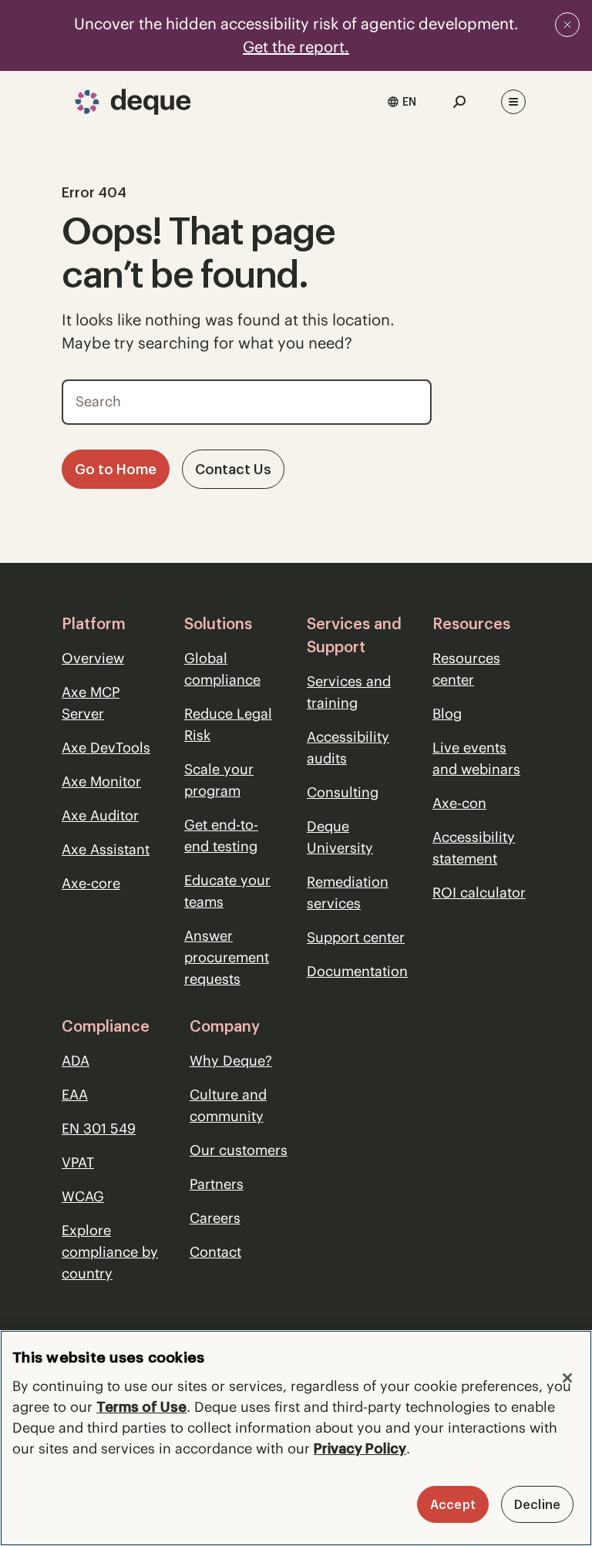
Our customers (239, 1150)
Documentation (357, 971)
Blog (447, 713)
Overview (93, 658)
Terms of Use (141, 1407)
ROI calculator (479, 892)
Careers (215, 1218)
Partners (217, 1184)
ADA (75, 1060)
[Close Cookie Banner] (567, 1378)
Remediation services (347, 892)
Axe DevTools (106, 747)
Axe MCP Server (90, 702)
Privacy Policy (360, 1448)
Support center (356, 937)
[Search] (409, 398)
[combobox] (401, 101)
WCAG (83, 1196)
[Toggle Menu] (513, 101)
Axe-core (91, 883)
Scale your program (219, 780)
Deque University (340, 837)
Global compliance (222, 669)
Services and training (349, 692)
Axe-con (459, 803)
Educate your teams (227, 891)
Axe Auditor (100, 815)
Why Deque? (231, 1060)
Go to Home (115, 469)
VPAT (78, 1162)
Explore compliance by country (110, 1251)
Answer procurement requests (226, 957)
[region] (296, 1438)
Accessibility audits (348, 747)
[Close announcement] (567, 24)
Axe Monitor (101, 781)
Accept (453, 1504)
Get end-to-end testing (221, 835)
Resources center (466, 669)
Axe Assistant (106, 849)
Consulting (342, 792)
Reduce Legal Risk (228, 724)
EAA (75, 1094)
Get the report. (296, 46)
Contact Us (233, 469)
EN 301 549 (99, 1128)
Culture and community (228, 1105)
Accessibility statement (473, 847)
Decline (537, 1504)
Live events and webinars (476, 758)
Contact (215, 1252)
